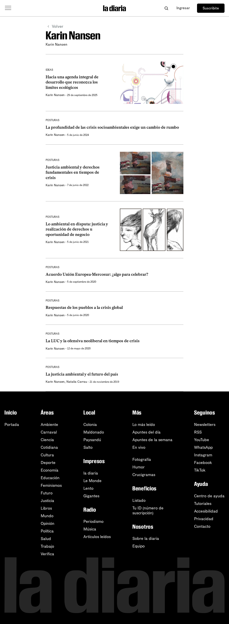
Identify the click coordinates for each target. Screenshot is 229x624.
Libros (46, 508)
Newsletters (204, 424)
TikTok (200, 470)
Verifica (47, 553)
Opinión (47, 523)
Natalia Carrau (76, 382)
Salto (88, 447)
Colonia (90, 424)
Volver (57, 26)
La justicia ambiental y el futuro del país (82, 374)
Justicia (47, 500)
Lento (88, 488)
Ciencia (47, 439)
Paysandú (92, 439)
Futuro (47, 493)
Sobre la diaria (145, 538)
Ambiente (49, 424)
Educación (50, 477)
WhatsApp (203, 447)
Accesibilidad (206, 511)
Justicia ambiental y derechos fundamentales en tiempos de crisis (73, 172)
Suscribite (211, 8)
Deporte (48, 462)
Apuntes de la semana (152, 439)
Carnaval (49, 432)
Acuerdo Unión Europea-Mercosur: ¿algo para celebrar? (97, 274)
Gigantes (91, 496)
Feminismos (51, 485)
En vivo (138, 447)
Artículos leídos (97, 536)
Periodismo (93, 521)
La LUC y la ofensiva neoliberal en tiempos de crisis (93, 340)
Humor (138, 467)
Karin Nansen (55, 95)
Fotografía (141, 459)
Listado (139, 500)
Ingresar (183, 8)
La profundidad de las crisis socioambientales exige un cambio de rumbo (112, 127)
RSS (198, 432)
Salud (46, 538)
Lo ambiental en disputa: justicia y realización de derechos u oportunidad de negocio (77, 229)
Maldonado (93, 432)
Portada (11, 424)
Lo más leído (143, 424)
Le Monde (92, 480)
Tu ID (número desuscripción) (147, 510)
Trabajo (47, 546)
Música (89, 529)
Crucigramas (143, 474)
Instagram (203, 455)
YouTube (201, 439)
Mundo (47, 515)
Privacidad (203, 518)
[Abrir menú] (8, 8)
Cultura (47, 455)
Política (47, 531)
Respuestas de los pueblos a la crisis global (84, 307)
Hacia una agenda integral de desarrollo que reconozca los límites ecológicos (72, 82)
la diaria (90, 473)
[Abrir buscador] (166, 8)
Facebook (203, 462)
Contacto (202, 526)
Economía (49, 470)
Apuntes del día (146, 432)
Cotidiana (49, 447)
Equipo (138, 546)
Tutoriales (202, 503)
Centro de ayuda (209, 496)
